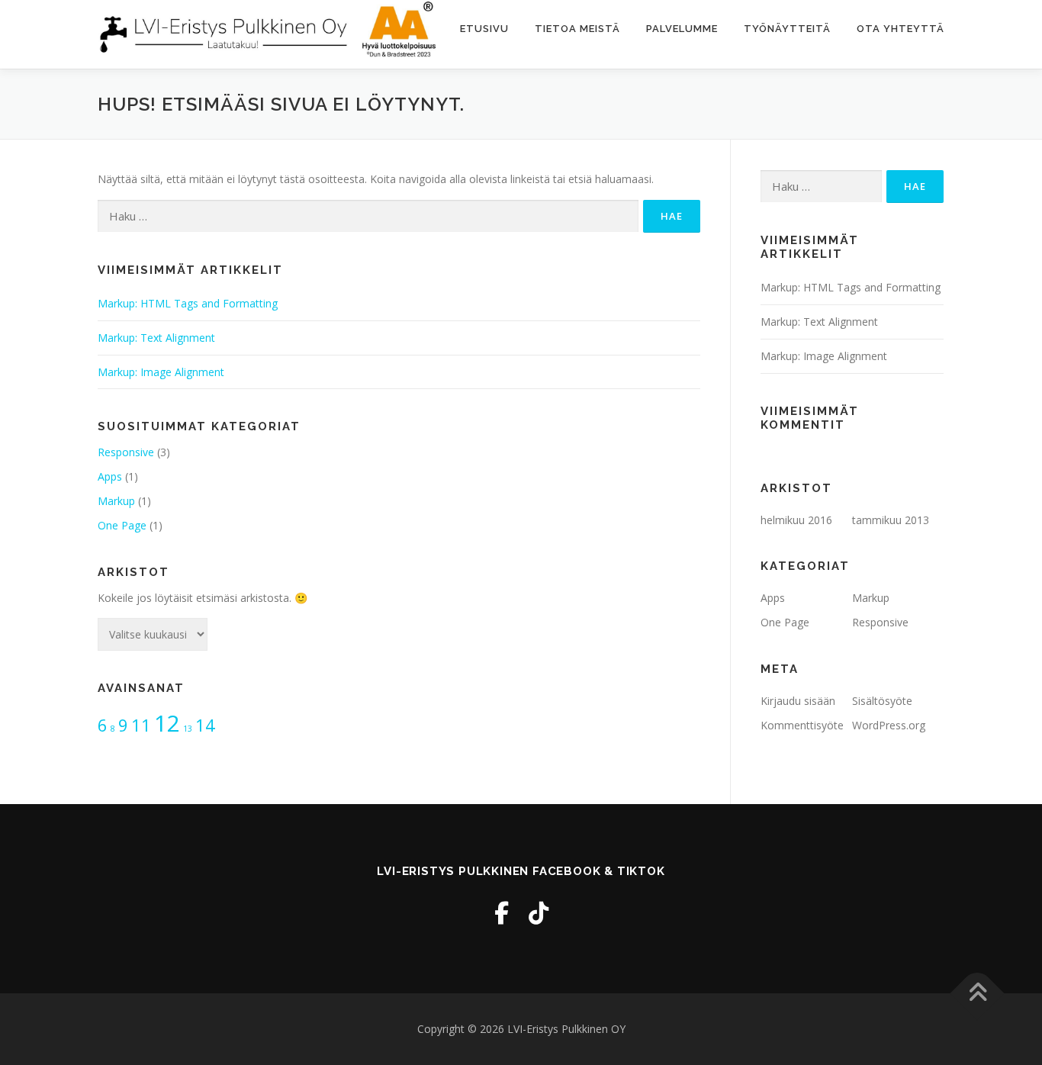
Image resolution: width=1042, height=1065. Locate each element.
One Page (122, 525)
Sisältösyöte (882, 700)
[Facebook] (501, 912)
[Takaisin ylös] (977, 993)
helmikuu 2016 (796, 520)
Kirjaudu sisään (798, 700)
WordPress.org (888, 725)
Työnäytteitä (787, 28)
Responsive (126, 452)
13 (187, 728)
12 (167, 723)
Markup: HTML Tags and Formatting (188, 303)
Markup (116, 501)
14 (205, 725)
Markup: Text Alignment (156, 337)
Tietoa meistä (577, 28)
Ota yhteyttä (900, 28)
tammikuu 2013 (890, 520)
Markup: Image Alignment (161, 372)
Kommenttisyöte (802, 725)
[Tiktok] (538, 912)
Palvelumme (682, 28)
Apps (110, 476)
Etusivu (484, 28)
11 (141, 725)
